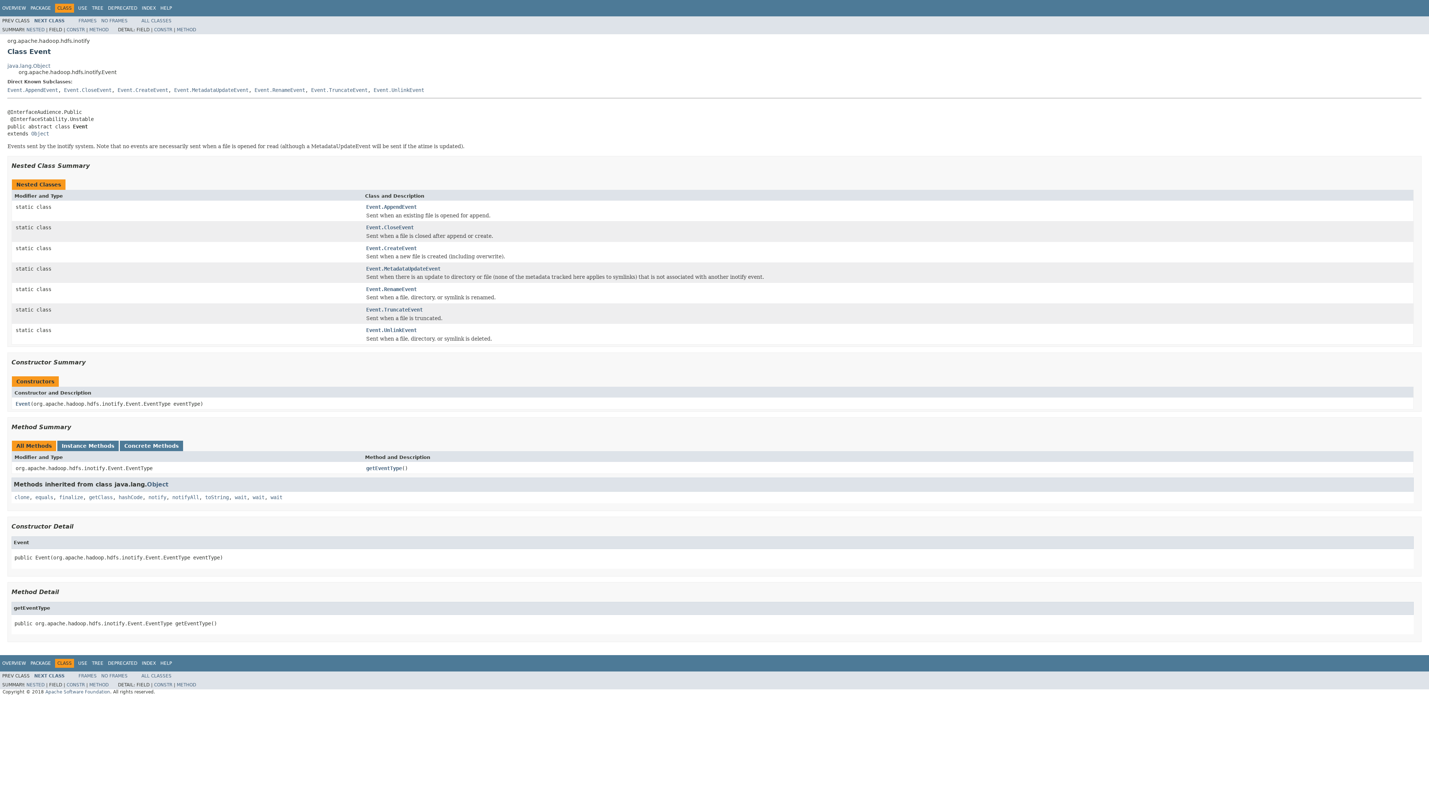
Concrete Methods (151, 446)
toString (217, 497)
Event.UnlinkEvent (399, 90)
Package (41, 8)
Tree (97, 8)
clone (22, 497)
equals (44, 497)
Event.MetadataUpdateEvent (211, 90)
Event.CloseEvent (88, 90)
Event (23, 404)
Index (149, 8)
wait (241, 497)
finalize (71, 497)
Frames (88, 20)
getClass (101, 497)
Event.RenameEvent (280, 90)
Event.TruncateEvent (339, 90)
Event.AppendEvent (32, 90)
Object (40, 134)
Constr (76, 29)
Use (82, 8)
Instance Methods (88, 446)
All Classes (156, 20)
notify (157, 497)
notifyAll (185, 497)
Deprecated (122, 8)
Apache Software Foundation (77, 692)
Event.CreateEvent (143, 90)
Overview (14, 8)
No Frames (114, 20)
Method (99, 29)
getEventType (384, 468)
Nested (35, 29)
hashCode (131, 497)
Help (166, 8)
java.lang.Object (28, 66)
